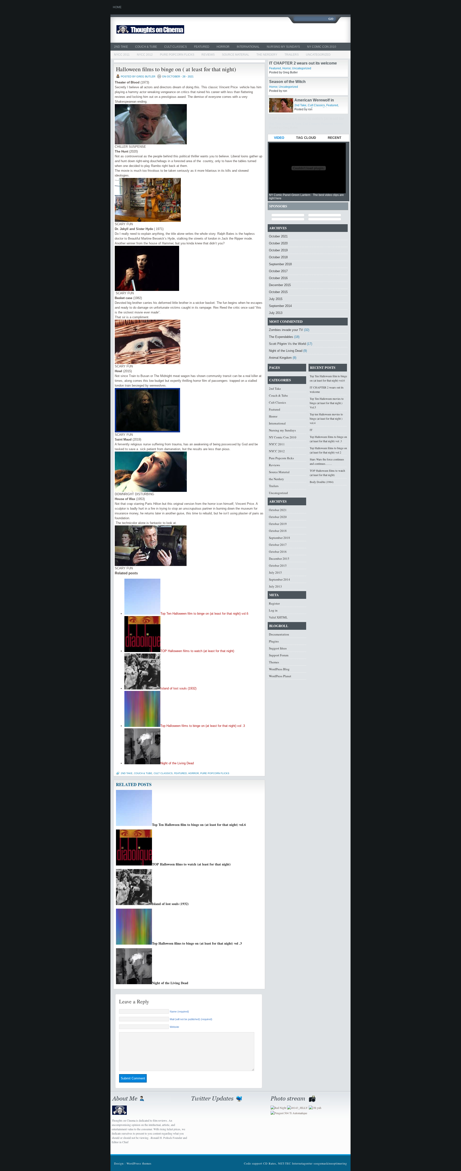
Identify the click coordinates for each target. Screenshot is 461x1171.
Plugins (274, 641)
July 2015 (275, 299)
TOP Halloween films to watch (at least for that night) (197, 651)
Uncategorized (318, 54)
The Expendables (281, 337)
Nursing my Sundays (283, 46)
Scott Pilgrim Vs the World (287, 344)
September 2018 (280, 264)
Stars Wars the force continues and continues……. (327, 461)
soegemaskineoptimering (330, 1163)
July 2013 (275, 313)
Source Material (235, 54)
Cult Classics (175, 46)
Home (117, 7)
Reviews (208, 54)
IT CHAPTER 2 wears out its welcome (303, 82)
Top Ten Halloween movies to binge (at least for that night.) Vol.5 (327, 403)
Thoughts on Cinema (161, 30)
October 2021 (278, 236)
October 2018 (278, 257)
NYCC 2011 (122, 54)
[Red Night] (278, 1108)
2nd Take (121, 46)
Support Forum (278, 655)
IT (311, 430)
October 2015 (278, 292)
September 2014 (280, 306)
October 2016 (278, 278)
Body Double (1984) (322, 482)
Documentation (279, 634)
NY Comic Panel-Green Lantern (289, 195)
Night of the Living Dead (177, 763)
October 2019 (278, 250)
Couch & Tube (146, 46)
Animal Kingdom (280, 357)
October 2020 (278, 243)
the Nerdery (266, 54)
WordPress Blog (279, 669)
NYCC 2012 (145, 54)
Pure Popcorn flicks (177, 54)
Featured (201, 46)
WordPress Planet (280, 676)
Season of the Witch (287, 100)
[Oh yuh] (315, 1108)
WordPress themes (139, 1163)
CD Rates (269, 1163)
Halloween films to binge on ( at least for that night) (176, 69)
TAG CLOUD (306, 138)
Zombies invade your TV (286, 330)
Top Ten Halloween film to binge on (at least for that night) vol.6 (204, 613)
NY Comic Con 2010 (321, 46)
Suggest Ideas (278, 648)
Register (274, 603)
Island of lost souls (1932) (178, 688)
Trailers (292, 54)
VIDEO (279, 138)
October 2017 (278, 271)
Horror (223, 46)
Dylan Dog (304, 63)
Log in (273, 610)
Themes (274, 662)
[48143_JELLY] (297, 1108)
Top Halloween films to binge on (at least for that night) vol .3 (202, 726)
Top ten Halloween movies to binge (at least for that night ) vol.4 (326, 418)
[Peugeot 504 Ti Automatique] (289, 1113)
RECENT (334, 138)
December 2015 (280, 285)
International (248, 46)
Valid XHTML (278, 617)
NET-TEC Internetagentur (295, 1163)
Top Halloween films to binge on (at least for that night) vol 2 (328, 450)
